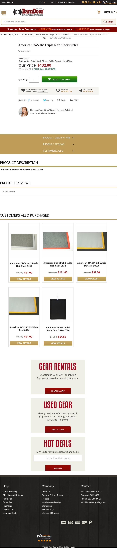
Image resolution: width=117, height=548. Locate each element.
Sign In (53, 2)
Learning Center (10, 513)
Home (3, 34)
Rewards (71, 2)
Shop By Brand (13, 34)
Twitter (37, 523)
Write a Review (24, 51)
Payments (7, 499)
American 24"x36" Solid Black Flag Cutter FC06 (58, 329)
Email (63, 100)
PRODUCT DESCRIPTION (56, 137)
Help (41, 2)
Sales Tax (7, 502)
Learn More (58, 391)
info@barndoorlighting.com (93, 502)
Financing (7, 506)
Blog (45, 523)
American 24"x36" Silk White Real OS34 (24, 328)
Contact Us (8, 509)
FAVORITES (66, 90)
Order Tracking (10, 491)
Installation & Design (51, 502)
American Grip (28, 34)
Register (61, 2)
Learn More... (43, 92)
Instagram (52, 523)
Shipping (88, 90)
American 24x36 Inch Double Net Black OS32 (58, 264)
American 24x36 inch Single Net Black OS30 (24, 264)
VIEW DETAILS (24, 279)
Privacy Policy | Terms (52, 495)
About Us (46, 491)
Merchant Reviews (50, 513)
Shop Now (58, 429)
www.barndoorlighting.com (64, 378)
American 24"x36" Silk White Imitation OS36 (91, 264)
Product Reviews (53, 144)
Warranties (47, 506)
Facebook (30, 523)
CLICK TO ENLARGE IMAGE (60, 38)
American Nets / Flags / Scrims (48, 34)
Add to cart (61, 79)
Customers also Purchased (53, 151)
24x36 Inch (67, 34)
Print (76, 100)
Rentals (45, 499)
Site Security (48, 509)
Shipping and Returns (13, 495)
